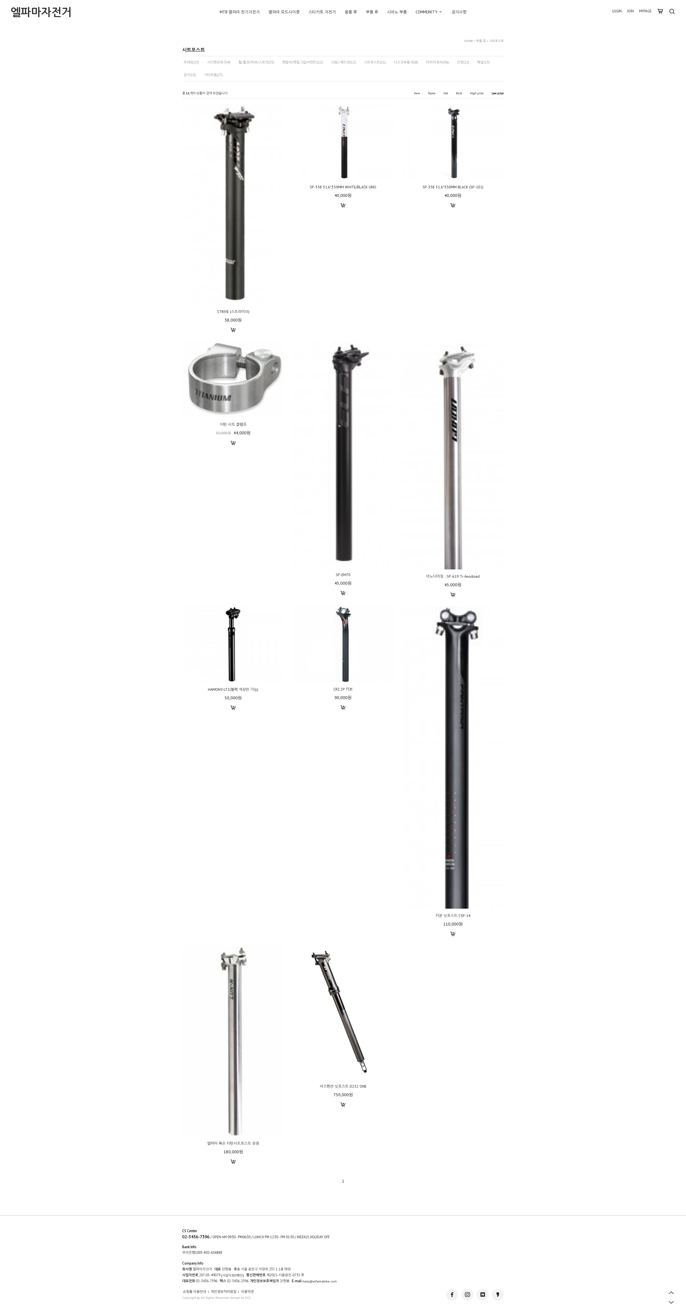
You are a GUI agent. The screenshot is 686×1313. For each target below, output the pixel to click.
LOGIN (617, 11)
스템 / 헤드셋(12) (343, 62)
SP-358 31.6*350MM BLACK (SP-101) (453, 187)
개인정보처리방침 (223, 1291)
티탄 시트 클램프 (233, 424)
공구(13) (190, 75)
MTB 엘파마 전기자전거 (240, 11)
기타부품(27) (213, 75)
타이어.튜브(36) (437, 62)
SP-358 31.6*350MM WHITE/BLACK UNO (343, 187)
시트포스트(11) (375, 62)
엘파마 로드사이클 (284, 11)
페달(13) (483, 62)
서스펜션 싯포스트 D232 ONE (343, 1086)
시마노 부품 (397, 11)
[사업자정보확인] (232, 1276)
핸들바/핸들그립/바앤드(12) (302, 62)
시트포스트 (496, 41)
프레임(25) (191, 62)
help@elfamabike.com (320, 1282)
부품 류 (372, 11)
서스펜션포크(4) (218, 62)
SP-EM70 (343, 574)
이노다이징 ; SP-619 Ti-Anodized (453, 576)
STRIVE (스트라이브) (233, 311)
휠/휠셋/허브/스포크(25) (256, 62)
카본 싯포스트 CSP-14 (453, 915)
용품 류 (351, 11)
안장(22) (463, 62)
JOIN (630, 11)
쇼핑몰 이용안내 (194, 1291)
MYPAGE (645, 11)
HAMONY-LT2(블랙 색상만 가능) (233, 689)
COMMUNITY (427, 11)
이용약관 (247, 1291)
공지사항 (459, 11)
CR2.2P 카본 (343, 689)
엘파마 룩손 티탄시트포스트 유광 (233, 1143)
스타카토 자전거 (322, 11)
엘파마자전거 (41, 12)
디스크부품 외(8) (406, 62)
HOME (468, 41)
